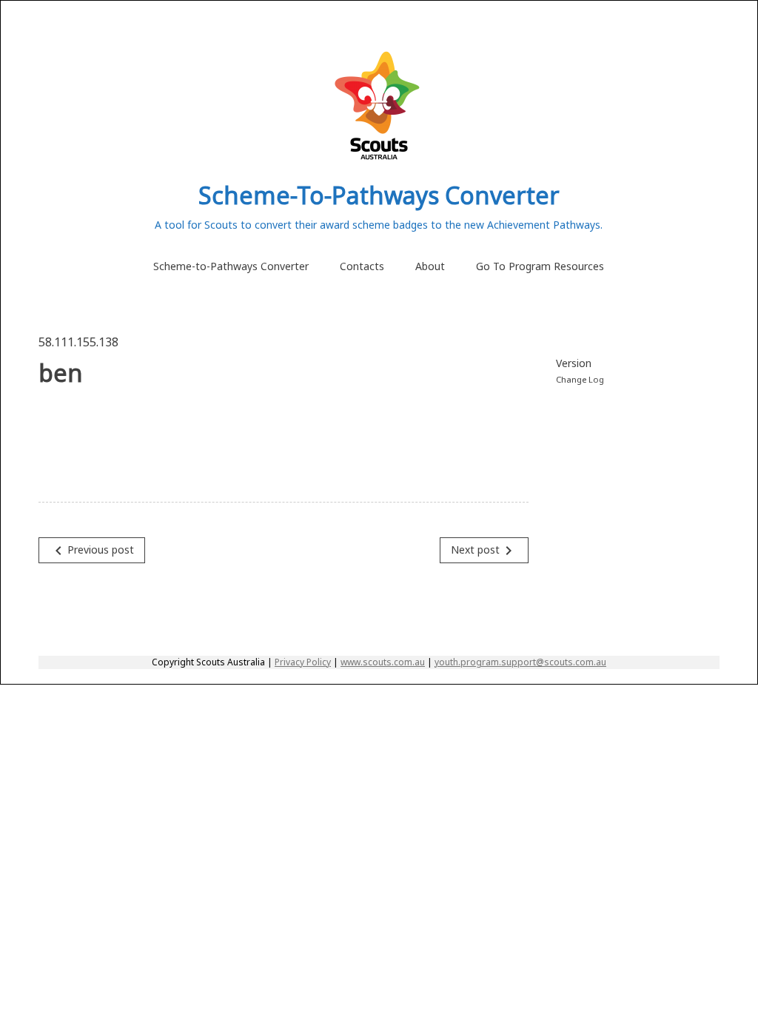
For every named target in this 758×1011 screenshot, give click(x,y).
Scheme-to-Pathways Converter (231, 266)
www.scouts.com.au (383, 662)
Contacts (362, 266)
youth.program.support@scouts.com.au (520, 662)
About (430, 266)
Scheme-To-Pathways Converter (379, 195)
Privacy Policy (303, 662)
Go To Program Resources (540, 266)
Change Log (580, 379)
